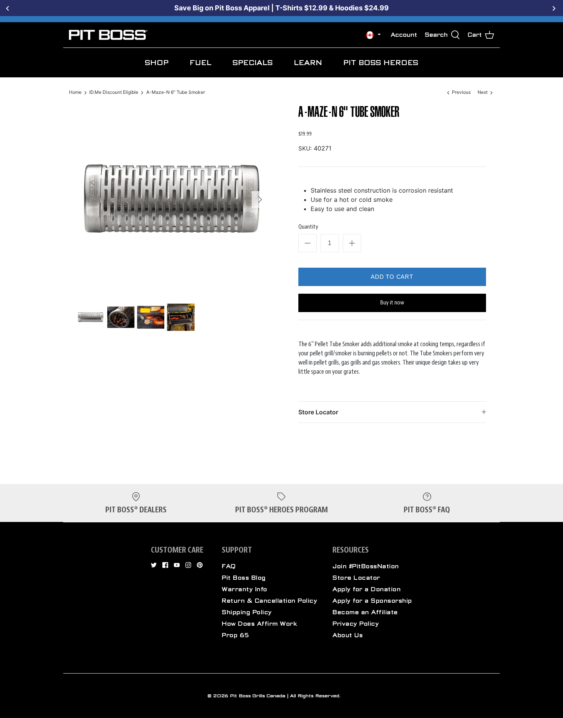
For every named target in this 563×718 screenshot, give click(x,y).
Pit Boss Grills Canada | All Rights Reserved (284, 695)
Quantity (308, 227)
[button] (373, 35)
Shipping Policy (247, 612)
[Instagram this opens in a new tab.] (188, 565)
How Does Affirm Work (259, 624)
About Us (347, 635)
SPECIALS (252, 62)
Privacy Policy (355, 624)
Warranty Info (244, 589)
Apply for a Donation (366, 589)
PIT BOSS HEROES (380, 62)
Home (75, 92)
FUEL (200, 62)
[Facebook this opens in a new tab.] (165, 565)
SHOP (157, 62)
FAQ (229, 566)
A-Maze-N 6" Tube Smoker (175, 92)
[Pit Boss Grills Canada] (108, 35)
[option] (172, 199)
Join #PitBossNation (365, 566)
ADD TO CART (392, 276)
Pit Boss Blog (244, 578)
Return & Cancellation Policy (269, 601)
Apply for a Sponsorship (372, 601)
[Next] (260, 199)
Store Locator (318, 412)
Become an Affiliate (365, 612)
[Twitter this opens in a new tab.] (154, 565)
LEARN (308, 62)
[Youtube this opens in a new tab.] (177, 565)
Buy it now (392, 302)
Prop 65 (235, 635)
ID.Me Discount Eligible (113, 92)
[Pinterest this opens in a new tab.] (200, 565)
